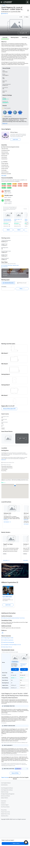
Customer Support (5, 804)
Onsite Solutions (4, 784)
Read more (5, 123)
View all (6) (3, 175)
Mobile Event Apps (4, 791)
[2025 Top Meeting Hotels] (15, 112)
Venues (4, 5)
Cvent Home (3, 800)
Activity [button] (4, 553)
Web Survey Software (5, 795)
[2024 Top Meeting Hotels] (10, 112)
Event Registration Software (7, 789)
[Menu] (1, 2)
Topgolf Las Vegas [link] (8, 544)
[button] (27, 223)
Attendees (3, 286)
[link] (11, 539)
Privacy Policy (4, 809)
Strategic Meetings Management (7, 793)
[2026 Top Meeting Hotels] (5, 112)
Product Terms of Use (5, 811)
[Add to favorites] (28, 10)
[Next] (28, 37)
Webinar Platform (4, 797)
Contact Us (3, 802)
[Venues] (27, 2)
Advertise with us (4, 815)
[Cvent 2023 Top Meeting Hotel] (20, 112)
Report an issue (4, 777)
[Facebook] (2, 633)
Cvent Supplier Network (6, 782)
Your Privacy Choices (5, 806)
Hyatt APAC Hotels (7, 596)
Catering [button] (25, 553)
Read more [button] (6, 519)
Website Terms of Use (5, 813)
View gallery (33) (23, 33)
